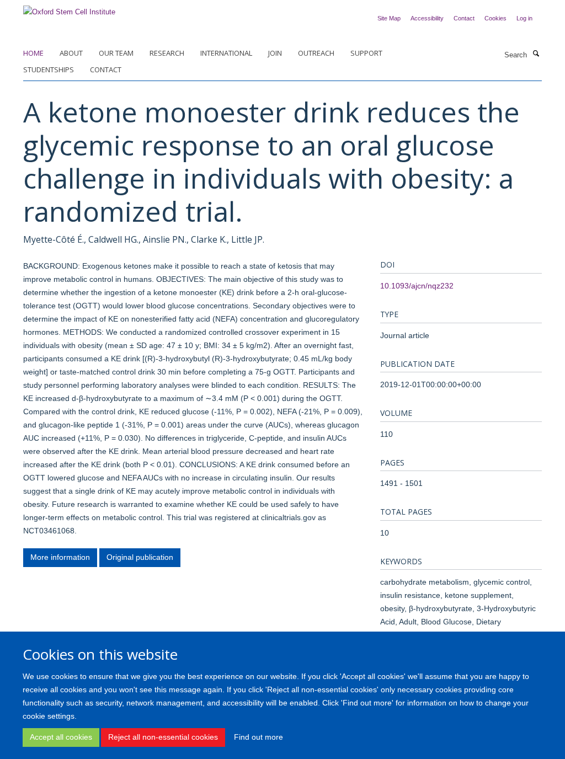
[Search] (536, 54)
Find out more (258, 737)
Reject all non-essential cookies (163, 737)
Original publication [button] (139, 557)
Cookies (495, 18)
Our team (116, 53)
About (71, 53)
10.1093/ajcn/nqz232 (417, 285)
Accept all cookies (61, 737)
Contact (464, 18)
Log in (524, 18)
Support (366, 53)
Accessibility (427, 18)
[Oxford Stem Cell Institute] (69, 8)
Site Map (389, 18)
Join (275, 53)
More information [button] (60, 557)
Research (167, 53)
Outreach (316, 53)
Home (33, 53)
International (226, 53)
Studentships (48, 69)
